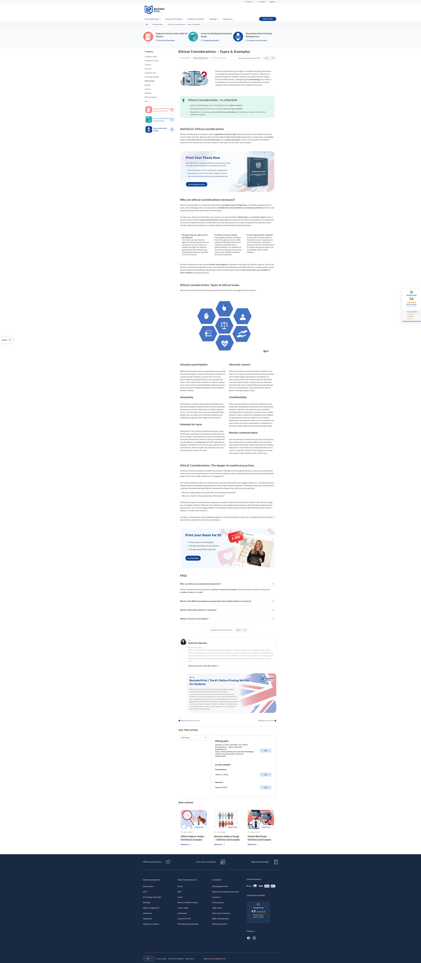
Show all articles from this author (203, 666)
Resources (227, 19)
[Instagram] (254, 938)
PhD (145, 892)
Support (272, 2)
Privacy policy (218, 902)
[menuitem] (148, 959)
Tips (146, 101)
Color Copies (183, 908)
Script (180, 897)
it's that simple (193, 558)
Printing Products (187, 880)
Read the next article (266, 721)
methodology (254, 79)
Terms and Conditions (221, 913)
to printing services (196, 184)
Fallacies (148, 69)
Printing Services (152, 19)
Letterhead (182, 913)
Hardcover (147, 913)
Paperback (147, 918)
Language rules (150, 73)
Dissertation (148, 886)
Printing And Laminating (188, 924)
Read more (185, 844)
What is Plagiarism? (151, 908)
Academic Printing (195, 19)
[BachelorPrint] (155, 13)
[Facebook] (248, 938)
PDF (179, 892)
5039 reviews (258, 915)
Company (217, 880)
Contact (262, 2)
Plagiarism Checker (151, 924)
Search (249, 2)
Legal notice (217, 908)
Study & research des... (200, 58)
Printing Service (151, 880)
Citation (148, 65)
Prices (180, 886)
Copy (265, 750)
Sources (148, 89)
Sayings (147, 85)
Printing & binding (152, 77)
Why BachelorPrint (220, 886)
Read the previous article (190, 721)
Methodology (150, 81)
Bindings (213, 19)
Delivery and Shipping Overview (225, 892)
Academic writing (151, 61)
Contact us (216, 897)
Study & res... (199, 827)
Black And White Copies (188, 902)
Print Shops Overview (152, 897)
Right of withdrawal (220, 918)
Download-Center (219, 924)
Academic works (151, 56)
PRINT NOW (268, 19)
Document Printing (173, 19)
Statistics (148, 93)
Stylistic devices (151, 97)
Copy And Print (184, 918)
